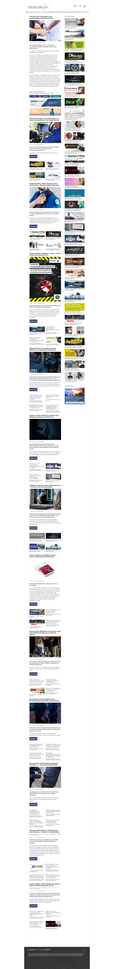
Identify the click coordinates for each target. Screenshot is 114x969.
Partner (87, 12)
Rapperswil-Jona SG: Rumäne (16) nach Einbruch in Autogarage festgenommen (42, 349)
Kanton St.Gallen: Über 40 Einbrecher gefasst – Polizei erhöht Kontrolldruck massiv (45, 884)
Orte (41, 12)
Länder (44, 12)
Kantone (35, 12)
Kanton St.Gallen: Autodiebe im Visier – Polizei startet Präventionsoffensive (45, 254)
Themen (47, 12)
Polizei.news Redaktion (39, 42)
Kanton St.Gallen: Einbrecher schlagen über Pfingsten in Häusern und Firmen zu (44, 416)
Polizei (65, 12)
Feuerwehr (69, 12)
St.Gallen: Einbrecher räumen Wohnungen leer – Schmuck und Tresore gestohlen (45, 486)
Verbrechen (52, 12)
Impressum (31, 949)
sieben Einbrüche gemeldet (51, 213)
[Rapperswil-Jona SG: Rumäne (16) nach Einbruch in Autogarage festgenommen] (45, 362)
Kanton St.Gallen (41, 517)
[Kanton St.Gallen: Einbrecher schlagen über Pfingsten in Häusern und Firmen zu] (45, 429)
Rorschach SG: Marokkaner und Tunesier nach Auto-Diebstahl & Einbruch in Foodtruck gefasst (45, 633)
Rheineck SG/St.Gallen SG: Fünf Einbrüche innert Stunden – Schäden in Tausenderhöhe (44, 831)
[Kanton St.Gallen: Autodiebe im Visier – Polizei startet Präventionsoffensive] (45, 279)
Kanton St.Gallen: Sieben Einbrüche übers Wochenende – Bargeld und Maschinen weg (44, 184)
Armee (76, 12)
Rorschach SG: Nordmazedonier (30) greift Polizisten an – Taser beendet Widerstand (43, 764)
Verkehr (56, 12)
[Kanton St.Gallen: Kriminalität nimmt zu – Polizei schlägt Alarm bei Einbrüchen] (45, 569)
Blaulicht (83, 12)
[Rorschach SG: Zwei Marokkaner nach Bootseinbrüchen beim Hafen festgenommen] (45, 713)
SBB (59, 12)
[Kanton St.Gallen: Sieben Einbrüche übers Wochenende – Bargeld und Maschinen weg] (45, 197)
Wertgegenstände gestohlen (36, 150)
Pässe (62, 12)
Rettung (73, 12)
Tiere (79, 12)
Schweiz (27, 12)
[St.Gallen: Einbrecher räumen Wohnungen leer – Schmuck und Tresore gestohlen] (45, 499)
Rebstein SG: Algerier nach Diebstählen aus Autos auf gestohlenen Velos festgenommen (44, 119)
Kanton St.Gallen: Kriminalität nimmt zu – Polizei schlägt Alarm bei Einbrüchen (43, 555)
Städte (38, 12)
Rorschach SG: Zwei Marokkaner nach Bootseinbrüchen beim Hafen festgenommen (44, 700)
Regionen (31, 12)
